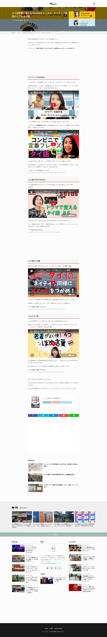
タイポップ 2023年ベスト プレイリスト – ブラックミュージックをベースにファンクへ (32, 569)
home (46, 628)
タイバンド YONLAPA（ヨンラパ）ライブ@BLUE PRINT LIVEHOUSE (31, 550)
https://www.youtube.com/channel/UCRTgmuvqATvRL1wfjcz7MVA (46, 372)
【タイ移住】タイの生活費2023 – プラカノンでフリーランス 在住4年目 (63, 524)
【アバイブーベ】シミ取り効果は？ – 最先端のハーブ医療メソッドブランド (88, 559)
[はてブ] (53, 415)
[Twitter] (43, 415)
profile (51, 628)
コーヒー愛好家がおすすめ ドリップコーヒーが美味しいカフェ (88, 549)
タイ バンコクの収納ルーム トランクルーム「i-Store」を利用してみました (42, 524)
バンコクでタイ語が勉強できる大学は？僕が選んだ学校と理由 (61, 465)
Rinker (47, 399)
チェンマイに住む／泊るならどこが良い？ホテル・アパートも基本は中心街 (32, 580)
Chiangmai (22, 575)
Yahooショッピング (66, 402)
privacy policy (58, 628)
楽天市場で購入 (56, 402)
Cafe (80, 545)
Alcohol (79, 565)
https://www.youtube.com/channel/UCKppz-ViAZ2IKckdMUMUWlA (44, 232)
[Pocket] (64, 415)
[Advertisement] (53, 61)
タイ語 (26, 20)
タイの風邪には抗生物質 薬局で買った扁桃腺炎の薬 (59, 474)
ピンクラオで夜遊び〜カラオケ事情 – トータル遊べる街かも (32, 559)
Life (22, 20)
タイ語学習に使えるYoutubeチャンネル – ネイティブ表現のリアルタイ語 (36, 32)
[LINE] (74, 415)
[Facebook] (33, 415)
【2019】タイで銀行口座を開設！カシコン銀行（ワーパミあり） (61, 486)
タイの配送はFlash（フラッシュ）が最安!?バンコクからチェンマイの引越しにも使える (21, 525)
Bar (23, 556)
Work (80, 574)
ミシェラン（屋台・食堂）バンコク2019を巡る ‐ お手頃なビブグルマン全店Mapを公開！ (88, 589)
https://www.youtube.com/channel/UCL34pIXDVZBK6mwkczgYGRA (46, 172)
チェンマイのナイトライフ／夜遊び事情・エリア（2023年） (60, 579)
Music (23, 545)
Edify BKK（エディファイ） (58, 631)
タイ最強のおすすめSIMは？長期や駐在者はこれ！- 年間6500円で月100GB (84, 524)
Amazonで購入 (47, 402)
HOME (14, 32)
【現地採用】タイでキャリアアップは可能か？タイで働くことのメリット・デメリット (88, 578)
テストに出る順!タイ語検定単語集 (51, 398)
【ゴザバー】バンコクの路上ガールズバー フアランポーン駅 (88, 568)
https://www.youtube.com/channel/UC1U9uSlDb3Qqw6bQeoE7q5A (46, 309)
